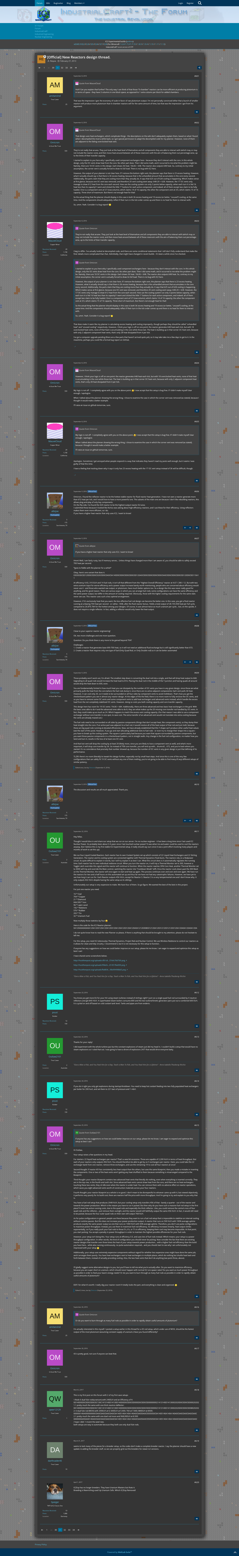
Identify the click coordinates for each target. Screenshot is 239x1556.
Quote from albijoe (87, 546)
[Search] (199, 3)
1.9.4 (146, 44)
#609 (196, 672)
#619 (196, 1441)
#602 (196, 122)
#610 (196, 784)
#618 (196, 1390)
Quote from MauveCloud (89, 83)
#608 (196, 626)
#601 (196, 76)
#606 (196, 491)
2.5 (92, 44)
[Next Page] (75, 68)
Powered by (119, 1552)
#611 (196, 831)
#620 (196, 1482)
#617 (196, 1348)
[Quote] (197, 112)
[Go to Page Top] (235, 1552)
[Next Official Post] (190, 527)
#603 (196, 221)
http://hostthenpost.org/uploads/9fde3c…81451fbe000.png (99, 965)
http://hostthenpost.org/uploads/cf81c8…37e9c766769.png (99, 960)
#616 (196, 1307)
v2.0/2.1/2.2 (79, 44)
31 (58, 67)
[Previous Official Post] (185, 527)
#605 (196, 421)
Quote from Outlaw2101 (89, 1132)
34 (71, 67)
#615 (196, 1125)
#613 (196, 1037)
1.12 (163, 44)
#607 (196, 538)
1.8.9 (139, 44)
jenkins (130, 41)
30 (53, 67)
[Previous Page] (39, 68)
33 (66, 67)
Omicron (92, 768)
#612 (196, 992)
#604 (196, 363)
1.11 (157, 44)
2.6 (96, 44)
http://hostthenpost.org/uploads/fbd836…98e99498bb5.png (100, 969)
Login (180, 3)
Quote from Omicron (88, 228)
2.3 (87, 44)
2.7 (101, 44)
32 (62, 67)
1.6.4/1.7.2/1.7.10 (128, 44)
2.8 (105, 44)
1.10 (151, 44)
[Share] (199, 67)
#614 (196, 1081)
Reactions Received (49, 249)
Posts (44, 104)
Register (190, 3)
